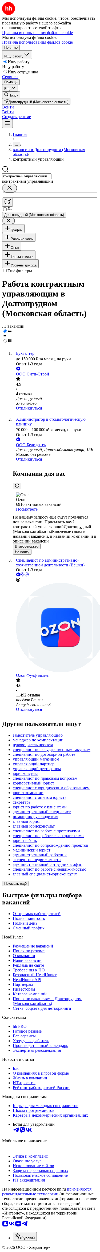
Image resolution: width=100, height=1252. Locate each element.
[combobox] (26, 176)
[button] (8, 107)
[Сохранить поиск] (7, 202)
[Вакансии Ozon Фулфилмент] (55, 628)
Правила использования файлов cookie (37, 42)
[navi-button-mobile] (7, 123)
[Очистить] (9, 188)
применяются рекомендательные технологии (46, 1191)
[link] (11, 94)
